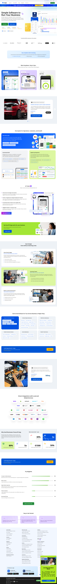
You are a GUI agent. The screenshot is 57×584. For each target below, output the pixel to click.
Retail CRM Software (40, 536)
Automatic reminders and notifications (8, 145)
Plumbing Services (13, 334)
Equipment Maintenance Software (26, 561)
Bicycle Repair (28, 325)
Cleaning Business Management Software (27, 544)
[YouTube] (40, 574)
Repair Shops (23, 320)
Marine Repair (32, 325)
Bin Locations (8, 539)
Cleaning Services (50, 320)
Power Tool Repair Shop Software (26, 560)
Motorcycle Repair (14, 323)
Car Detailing (4, 323)
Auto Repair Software (24, 536)
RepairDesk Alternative (40, 542)
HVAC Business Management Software (27, 557)
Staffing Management (9, 542)
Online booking (5, 142)
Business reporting (34, 162)
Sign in (51, 0)
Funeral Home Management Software (26, 545)
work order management (8, 158)
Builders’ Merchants (48, 334)
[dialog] (28, 580)
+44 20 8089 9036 (47, 0)
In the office (5, 72)
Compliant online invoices (16, 56)
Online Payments (8, 548)
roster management (21, 158)
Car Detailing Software (25, 538)
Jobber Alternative (39, 544)
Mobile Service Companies (43, 320)
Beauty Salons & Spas (24, 334)
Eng (53, 0)
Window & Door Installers (6, 337)
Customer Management (9, 533)
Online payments (33, 159)
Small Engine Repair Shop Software (26, 563)
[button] (20, 582)
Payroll (7, 545)
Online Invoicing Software (9, 552)
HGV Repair (8, 323)
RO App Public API (39, 552)
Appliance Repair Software (25, 532)
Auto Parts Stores (42, 334)
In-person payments (46, 159)
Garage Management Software (7, 320)
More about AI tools (6, 213)
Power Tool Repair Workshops (25, 323)
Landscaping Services (42, 325)
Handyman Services (49, 323)
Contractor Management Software (41, 535)
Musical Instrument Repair (24, 327)
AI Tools (38, 539)
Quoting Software (8, 551)
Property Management (24, 337)
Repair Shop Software (40, 533)
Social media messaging (13, 142)
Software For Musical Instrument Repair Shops (28, 551)
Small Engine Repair (33, 323)
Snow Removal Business (49, 325)
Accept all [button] (39, 580)
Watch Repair (23, 325)
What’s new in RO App (40, 551)
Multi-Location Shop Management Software (42, 532)
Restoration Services (42, 323)
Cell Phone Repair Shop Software (26, 533)
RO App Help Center (39, 554)
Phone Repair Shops (28, 320)
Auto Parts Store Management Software (27, 539)
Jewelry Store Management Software (26, 552)
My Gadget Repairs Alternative (41, 545)
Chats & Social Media (9, 535)
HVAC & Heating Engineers (6, 334)
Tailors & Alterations (31, 334)
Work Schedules (8, 544)
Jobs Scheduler (8, 532)
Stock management (8, 538)
